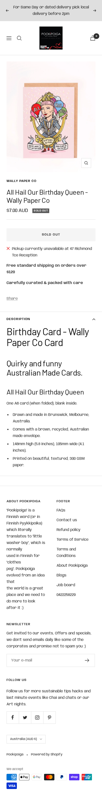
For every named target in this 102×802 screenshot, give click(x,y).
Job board (66, 585)
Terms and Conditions (66, 552)
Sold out (51, 234)
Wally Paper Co (21, 181)
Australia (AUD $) (23, 739)
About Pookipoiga (72, 566)
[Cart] (92, 38)
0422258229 (66, 595)
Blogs (61, 575)
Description (18, 319)
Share (12, 299)
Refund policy (69, 530)
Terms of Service (72, 540)
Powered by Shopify (47, 754)
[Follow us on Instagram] (37, 717)
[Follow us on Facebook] (13, 717)
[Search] (19, 38)
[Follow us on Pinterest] (49, 717)
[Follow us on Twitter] (25, 717)
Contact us (67, 520)
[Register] (87, 660)
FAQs (61, 510)
